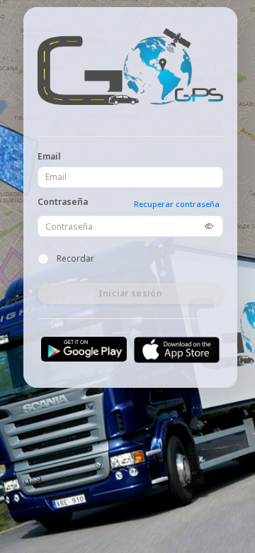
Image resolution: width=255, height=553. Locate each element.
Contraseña (63, 202)
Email (49, 156)
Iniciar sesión (130, 293)
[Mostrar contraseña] (209, 226)
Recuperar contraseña (177, 204)
